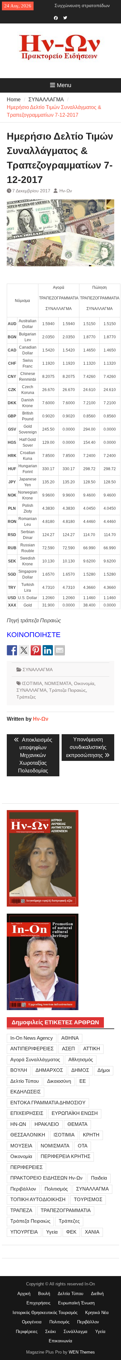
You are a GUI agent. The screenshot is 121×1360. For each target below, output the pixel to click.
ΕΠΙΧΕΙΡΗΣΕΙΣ (26, 1113)
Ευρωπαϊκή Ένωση (76, 1303)
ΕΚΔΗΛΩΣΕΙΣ (25, 1091)
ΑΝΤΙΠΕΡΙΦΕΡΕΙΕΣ (32, 1048)
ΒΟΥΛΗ (18, 1070)
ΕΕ (82, 1081)
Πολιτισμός (56, 1188)
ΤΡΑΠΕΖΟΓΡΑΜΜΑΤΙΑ (66, 1210)
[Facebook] (56, 17)
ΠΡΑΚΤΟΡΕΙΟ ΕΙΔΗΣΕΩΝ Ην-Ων (46, 1178)
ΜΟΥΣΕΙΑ (21, 1145)
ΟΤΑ (82, 1145)
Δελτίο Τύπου (24, 1081)
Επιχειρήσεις (38, 1303)
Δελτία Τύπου (70, 1293)
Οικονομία (84, 683)
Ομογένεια (32, 1321)
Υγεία (52, 1232)
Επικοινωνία (60, 1340)
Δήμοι (103, 1070)
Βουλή (44, 1293)
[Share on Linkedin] (48, 650)
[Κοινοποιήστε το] (12, 650)
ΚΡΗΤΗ (91, 1134)
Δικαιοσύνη (59, 1081)
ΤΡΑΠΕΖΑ (21, 1210)
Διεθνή (97, 1293)
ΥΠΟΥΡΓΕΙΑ (24, 1232)
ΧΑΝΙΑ (92, 1232)
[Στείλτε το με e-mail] (60, 650)
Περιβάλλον (23, 1188)
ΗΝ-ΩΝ (18, 1124)
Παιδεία (99, 1178)
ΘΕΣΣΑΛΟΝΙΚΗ (27, 1134)
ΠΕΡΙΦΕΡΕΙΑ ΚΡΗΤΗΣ (65, 1156)
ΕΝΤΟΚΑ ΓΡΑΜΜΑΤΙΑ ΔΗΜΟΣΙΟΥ (48, 1102)
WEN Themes (82, 1352)
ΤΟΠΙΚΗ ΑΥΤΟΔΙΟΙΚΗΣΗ (38, 1199)
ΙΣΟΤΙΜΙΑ (32, 683)
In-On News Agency (31, 1038)
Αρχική (23, 1293)
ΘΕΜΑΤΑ (77, 1124)
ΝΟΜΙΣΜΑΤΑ (58, 683)
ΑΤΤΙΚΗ (91, 1048)
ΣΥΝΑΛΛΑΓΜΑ (38, 669)
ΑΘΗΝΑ (70, 1038)
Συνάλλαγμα (75, 1331)
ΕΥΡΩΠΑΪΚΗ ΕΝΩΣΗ (75, 1113)
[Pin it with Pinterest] (36, 650)
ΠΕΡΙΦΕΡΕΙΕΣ (26, 1167)
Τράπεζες (26, 696)
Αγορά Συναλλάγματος (35, 1059)
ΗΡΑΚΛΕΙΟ (47, 1124)
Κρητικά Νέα (97, 1312)
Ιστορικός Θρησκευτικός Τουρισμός (45, 1312)
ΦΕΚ (71, 1232)
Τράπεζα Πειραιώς (67, 690)
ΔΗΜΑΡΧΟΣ (49, 1070)
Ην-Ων (65, 190)
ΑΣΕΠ (68, 1048)
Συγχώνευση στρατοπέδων (82, 5)
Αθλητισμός (80, 1059)
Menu (64, 85)
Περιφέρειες (26, 1331)
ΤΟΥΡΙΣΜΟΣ (88, 1199)
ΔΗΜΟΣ (80, 1070)
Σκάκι (50, 1331)
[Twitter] (65, 17)
